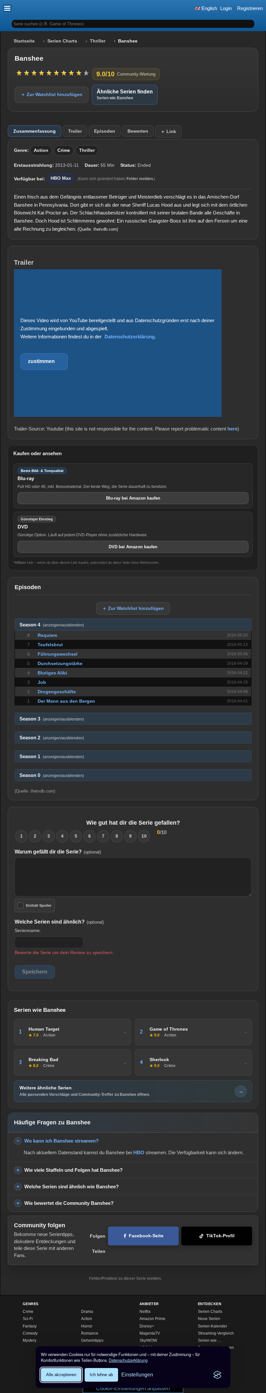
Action (41, 150)
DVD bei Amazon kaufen (133, 546)
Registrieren (250, 8)
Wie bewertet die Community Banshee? (69, 1203)
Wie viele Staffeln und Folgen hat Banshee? (73, 1170)
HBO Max (61, 178)
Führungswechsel (58, 654)
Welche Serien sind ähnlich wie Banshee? (71, 1186)
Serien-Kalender (212, 1326)
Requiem (47, 635)
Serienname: (28, 930)
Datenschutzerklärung (128, 1360)
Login (226, 8)
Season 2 (51, 737)
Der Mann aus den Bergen (66, 701)
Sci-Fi (28, 1318)
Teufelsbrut (50, 644)
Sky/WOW (148, 1340)
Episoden (104, 131)
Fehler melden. (140, 178)
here (232, 428)
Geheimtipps (92, 1340)
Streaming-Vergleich (216, 1333)
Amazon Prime (152, 1318)
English (208, 8)
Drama (87, 1311)
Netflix (145, 1311)
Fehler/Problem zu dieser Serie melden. (125, 1278)
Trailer (75, 131)
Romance (89, 1333)
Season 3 (51, 718)
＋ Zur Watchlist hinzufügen (51, 94)
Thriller (97, 41)
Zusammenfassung (34, 131)
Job (42, 682)
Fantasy (30, 1326)
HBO (138, 1152)
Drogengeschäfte (57, 691)
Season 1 (51, 756)
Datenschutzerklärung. (130, 336)
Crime (63, 150)
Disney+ (146, 1326)
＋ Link (168, 131)
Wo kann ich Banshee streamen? (61, 1141)
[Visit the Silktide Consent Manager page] (217, 1375)
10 (144, 836)
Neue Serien (209, 1318)
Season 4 (51, 624)
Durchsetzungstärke (60, 663)
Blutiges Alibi (52, 672)
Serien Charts (62, 41)
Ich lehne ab (101, 1374)
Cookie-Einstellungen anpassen (133, 1388)
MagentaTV (149, 1333)
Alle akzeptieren (61, 1374)
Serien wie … (210, 1340)
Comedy (30, 1333)
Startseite (24, 41)
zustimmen (41, 361)
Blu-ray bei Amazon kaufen (133, 498)
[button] (7, 8)
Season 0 (51, 775)
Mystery (29, 1340)
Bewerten (137, 131)
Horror (86, 1326)
